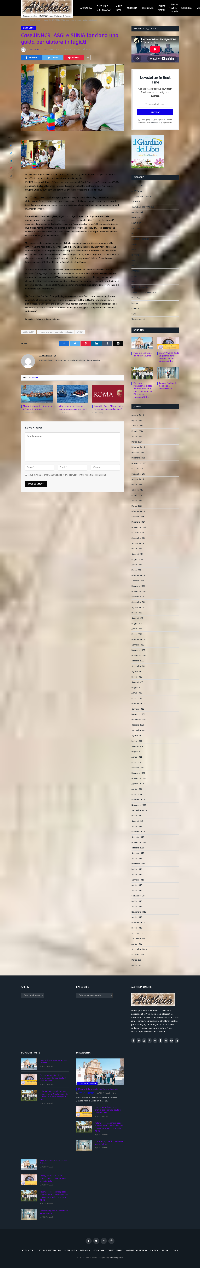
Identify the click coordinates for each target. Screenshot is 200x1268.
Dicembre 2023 (138, 586)
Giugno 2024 (137, 554)
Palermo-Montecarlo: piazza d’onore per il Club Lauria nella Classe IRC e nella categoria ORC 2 (143, 390)
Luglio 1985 (136, 965)
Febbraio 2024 (138, 575)
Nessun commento (73, 49)
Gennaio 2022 (137, 709)
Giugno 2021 (137, 746)
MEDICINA (132, 8)
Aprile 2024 (136, 565)
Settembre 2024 (139, 538)
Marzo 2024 (136, 570)
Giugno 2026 (137, 426)
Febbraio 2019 (138, 832)
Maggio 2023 (137, 623)
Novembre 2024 (138, 527)
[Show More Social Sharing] (88, 57)
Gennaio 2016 (137, 880)
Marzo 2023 (136, 634)
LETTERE (135, 255)
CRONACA (135, 201)
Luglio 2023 (136, 613)
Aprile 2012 (136, 917)
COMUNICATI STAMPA (141, 196)
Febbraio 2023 (138, 639)
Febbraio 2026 (138, 447)
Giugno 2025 (137, 490)
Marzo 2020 (136, 794)
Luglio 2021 (136, 741)
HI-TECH (135, 234)
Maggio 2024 (137, 559)
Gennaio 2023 (137, 645)
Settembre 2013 (139, 896)
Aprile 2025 (136, 500)
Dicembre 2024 (138, 522)
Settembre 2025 (139, 474)
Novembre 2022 (138, 655)
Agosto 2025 (137, 479)
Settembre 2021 (139, 730)
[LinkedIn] (11, 160)
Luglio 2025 (136, 484)
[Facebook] (11, 146)
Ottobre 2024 (137, 532)
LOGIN (175, 1250)
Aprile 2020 (136, 789)
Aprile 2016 (136, 874)
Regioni (134, 303)
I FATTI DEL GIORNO (140, 239)
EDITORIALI (136, 228)
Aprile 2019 (136, 826)
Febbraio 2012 (138, 922)
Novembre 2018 (138, 842)
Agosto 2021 (137, 735)
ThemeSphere (116, 1258)
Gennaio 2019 (137, 837)
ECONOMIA (147, 8)
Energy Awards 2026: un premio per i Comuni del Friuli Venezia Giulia (169, 357)
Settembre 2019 (139, 810)
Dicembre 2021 (138, 714)
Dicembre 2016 (138, 864)
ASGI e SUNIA (28, 332)
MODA (134, 276)
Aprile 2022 (136, 693)
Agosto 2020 (137, 784)
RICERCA (187, 8)
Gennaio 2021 (137, 768)
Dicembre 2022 (138, 650)
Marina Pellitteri (38, 49)
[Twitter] (11, 153)
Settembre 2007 (139, 938)
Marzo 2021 (136, 762)
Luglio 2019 (136, 816)
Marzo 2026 (136, 442)
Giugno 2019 (137, 821)
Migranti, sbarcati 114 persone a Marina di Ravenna (37, 407)
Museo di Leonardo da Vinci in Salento (143, 354)
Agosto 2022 (137, 671)
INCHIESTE (136, 244)
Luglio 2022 (136, 677)
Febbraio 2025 (138, 511)
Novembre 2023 (138, 591)
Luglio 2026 (136, 420)
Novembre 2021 (138, 720)
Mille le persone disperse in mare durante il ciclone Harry (73, 407)
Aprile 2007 (136, 944)
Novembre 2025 (138, 463)
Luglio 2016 (136, 869)
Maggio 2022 (137, 687)
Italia (133, 250)
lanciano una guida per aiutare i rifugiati (55, 332)
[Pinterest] (11, 168)
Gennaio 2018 (137, 853)
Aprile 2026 (136, 436)
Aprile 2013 (136, 906)
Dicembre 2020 (138, 773)
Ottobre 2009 (137, 933)
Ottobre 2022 (137, 661)
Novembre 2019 (138, 805)
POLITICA (135, 298)
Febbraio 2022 (138, 703)
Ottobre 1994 (137, 955)
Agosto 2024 (137, 543)
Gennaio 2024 (137, 581)
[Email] (11, 175)
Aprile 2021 (136, 757)
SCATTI (134, 314)
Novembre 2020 (138, 778)
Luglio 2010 (136, 928)
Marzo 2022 (136, 698)
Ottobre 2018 (137, 848)
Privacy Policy (156, 123)
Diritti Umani (28, 28)
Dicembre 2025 (138, 458)
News (134, 282)
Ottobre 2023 (137, 597)
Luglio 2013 (136, 901)
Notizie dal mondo (174, 8)
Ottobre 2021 (137, 725)
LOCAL (134, 266)
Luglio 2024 (136, 549)
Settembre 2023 (139, 602)
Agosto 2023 (137, 607)
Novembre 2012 (138, 912)
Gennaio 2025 (137, 517)
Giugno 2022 (137, 682)
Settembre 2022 (139, 666)
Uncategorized (138, 319)
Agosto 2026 (137, 415)
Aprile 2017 (136, 858)
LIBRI (133, 260)
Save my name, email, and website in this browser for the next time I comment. (67, 475)
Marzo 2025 (136, 506)
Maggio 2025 (137, 495)
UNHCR (80, 332)
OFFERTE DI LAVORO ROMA (143, 292)
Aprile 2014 (136, 890)
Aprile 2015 (136, 885)
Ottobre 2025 (137, 468)
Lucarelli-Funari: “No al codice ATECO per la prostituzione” (108, 407)
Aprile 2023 (136, 629)
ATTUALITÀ (86, 8)
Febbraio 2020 (138, 800)
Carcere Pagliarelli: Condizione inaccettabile (168, 386)
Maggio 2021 (137, 752)
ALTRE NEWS (119, 8)
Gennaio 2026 (137, 452)
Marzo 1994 (136, 960)
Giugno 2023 (137, 618)
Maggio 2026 (137, 431)
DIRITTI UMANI (162, 8)
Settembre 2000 (139, 949)
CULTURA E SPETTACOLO (104, 8)
